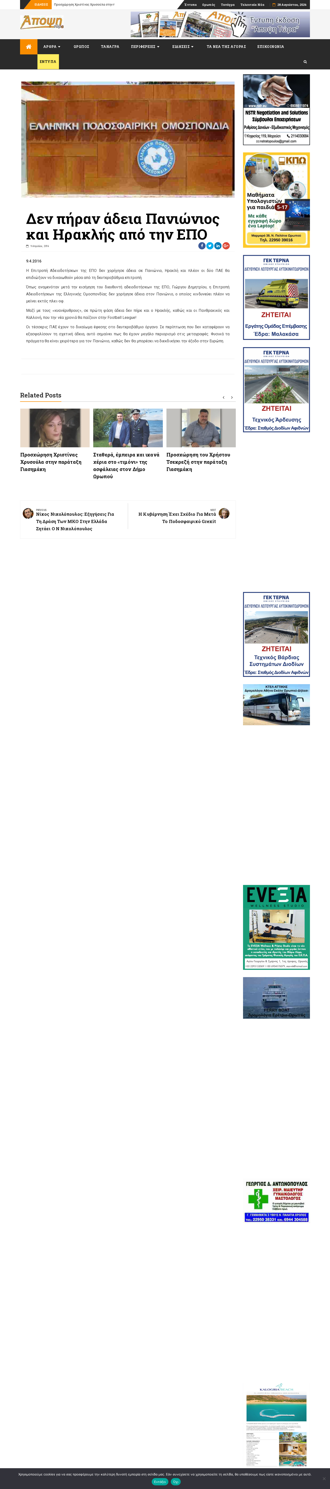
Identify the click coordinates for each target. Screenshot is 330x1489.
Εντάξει (160, 1482)
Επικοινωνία (271, 46)
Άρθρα (50, 46)
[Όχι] (324, 1478)
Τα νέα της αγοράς (226, 46)
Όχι (176, 1482)
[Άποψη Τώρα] (28, 46)
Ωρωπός (208, 4)
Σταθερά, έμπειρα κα (69, 4)
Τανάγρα (228, 4)
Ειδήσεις (181, 46)
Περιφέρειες (143, 46)
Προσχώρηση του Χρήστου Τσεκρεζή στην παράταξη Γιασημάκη (198, 461)
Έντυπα (190, 4)
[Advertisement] (276, 512)
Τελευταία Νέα (252, 4)
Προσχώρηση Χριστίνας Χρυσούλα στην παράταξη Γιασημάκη (50, 461)
